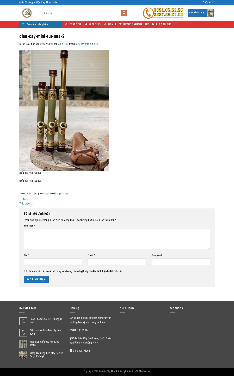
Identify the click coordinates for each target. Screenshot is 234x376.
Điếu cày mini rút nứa (86, 44)
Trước (24, 199)
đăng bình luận (61, 193)
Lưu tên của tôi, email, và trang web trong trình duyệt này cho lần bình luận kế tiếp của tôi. (75, 271)
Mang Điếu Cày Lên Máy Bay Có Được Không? (46, 354)
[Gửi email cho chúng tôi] (213, 2)
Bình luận (29, 225)
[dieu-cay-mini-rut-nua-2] (64, 110)
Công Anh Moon (81, 350)
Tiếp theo (26, 203)
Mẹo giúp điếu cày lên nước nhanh (44, 343)
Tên (26, 255)
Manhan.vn (145, 371)
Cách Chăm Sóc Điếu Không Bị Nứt (46, 320)
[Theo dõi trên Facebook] (203, 2)
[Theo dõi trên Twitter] (210, 2)
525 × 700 (62, 44)
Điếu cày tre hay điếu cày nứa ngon (45, 332)
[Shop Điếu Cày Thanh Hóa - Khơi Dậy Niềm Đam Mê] (28, 13)
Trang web (157, 255)
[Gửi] (124, 13)
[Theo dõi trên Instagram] (206, 2)
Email (91, 255)
